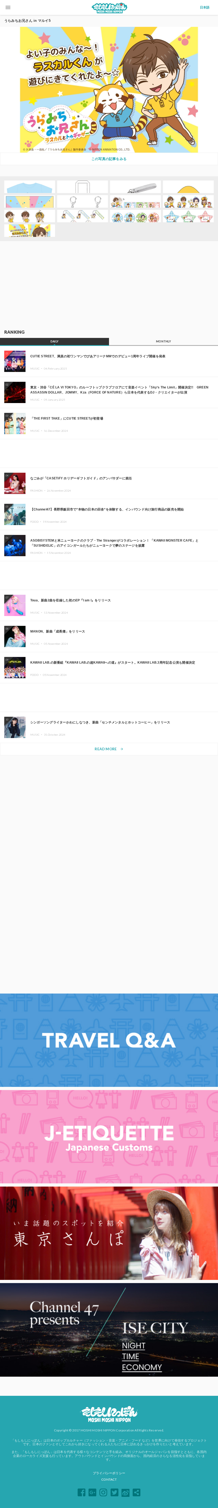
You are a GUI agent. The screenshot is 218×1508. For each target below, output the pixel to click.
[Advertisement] (109, 285)
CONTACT (109, 1479)
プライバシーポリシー (109, 1473)
